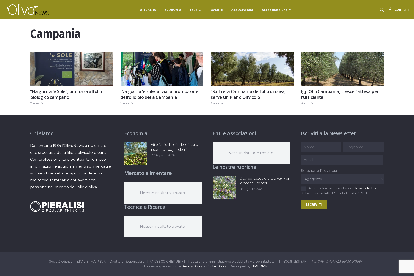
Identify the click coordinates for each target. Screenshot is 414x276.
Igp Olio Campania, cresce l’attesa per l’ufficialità (340, 94)
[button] (289, 9)
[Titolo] (390, 9)
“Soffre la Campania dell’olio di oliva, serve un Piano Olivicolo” (248, 94)
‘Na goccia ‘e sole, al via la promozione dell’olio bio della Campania (159, 94)
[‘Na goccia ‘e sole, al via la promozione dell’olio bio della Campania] (162, 55)
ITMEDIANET (261, 266)
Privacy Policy (365, 188)
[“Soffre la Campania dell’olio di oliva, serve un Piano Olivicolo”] (252, 55)
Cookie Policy (216, 266)
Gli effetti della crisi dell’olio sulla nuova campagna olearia (174, 147)
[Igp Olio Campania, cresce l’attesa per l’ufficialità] (342, 55)
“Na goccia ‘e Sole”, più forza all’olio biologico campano (66, 94)
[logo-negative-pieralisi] (57, 206)
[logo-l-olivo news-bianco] (27, 9)
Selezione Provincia (319, 170)
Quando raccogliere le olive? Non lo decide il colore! (265, 180)
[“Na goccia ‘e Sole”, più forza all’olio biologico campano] (71, 55)
